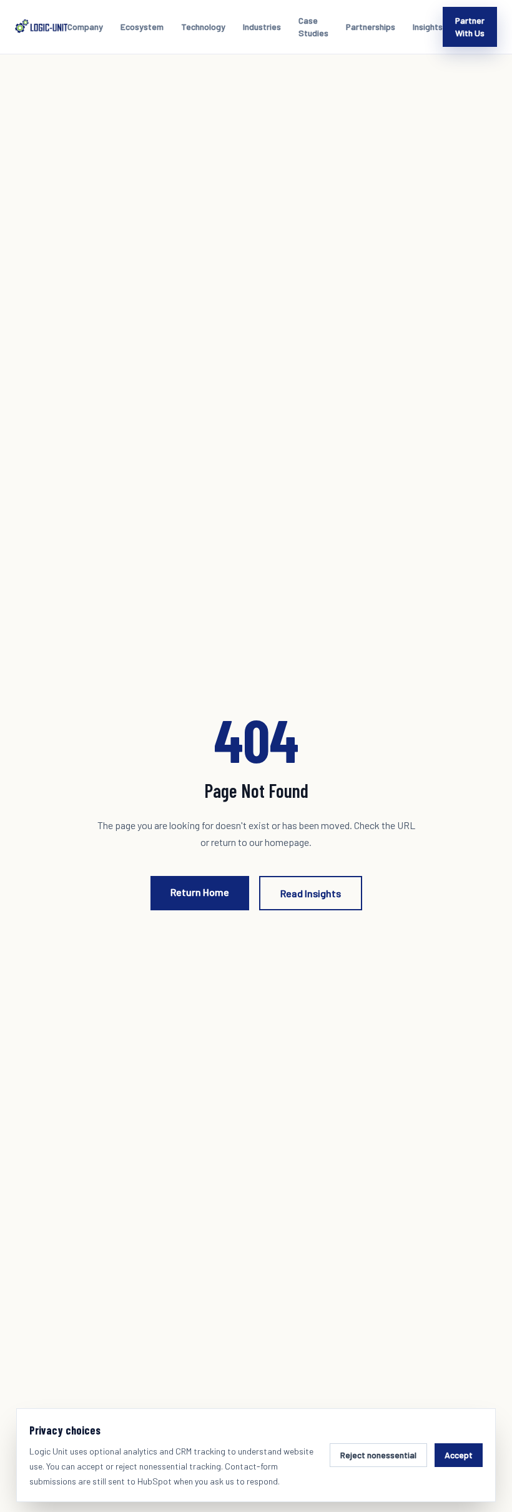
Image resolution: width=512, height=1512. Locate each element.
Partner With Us (470, 26)
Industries (262, 26)
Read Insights (310, 893)
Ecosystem (142, 26)
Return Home (199, 892)
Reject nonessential (378, 1455)
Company (85, 26)
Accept (459, 1455)
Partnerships (370, 26)
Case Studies (313, 26)
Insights (428, 26)
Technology (203, 26)
